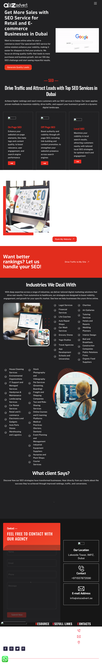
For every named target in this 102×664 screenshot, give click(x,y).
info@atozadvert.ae (81, 598)
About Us (59, 635)
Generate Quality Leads (18, 67)
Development (41, 639)
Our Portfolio (61, 630)
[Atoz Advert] (15, 7)
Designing (42, 630)
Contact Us (60, 639)
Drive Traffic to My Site (75, 262)
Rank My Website (63, 239)
